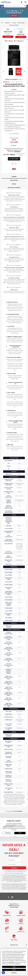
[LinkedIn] (16, 897)
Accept (14, 966)
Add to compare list (15, 163)
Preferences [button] (17, 963)
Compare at (13, 138)
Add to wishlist (12, 163)
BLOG (7, 931)
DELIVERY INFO (7, 915)
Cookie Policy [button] (11, 962)
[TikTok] (19, 897)
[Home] (2, 23)
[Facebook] (8, 897)
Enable (20, 833)
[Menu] (2, 7)
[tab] (14, 176)
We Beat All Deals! (14, 41)
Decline (14, 969)
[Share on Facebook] (13, 169)
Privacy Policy (16, 881)
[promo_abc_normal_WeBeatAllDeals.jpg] (19, 75)
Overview (14, 176)
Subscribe (14, 868)
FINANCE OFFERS (21, 915)
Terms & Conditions (22, 889)
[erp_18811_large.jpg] (14, 55)
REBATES (21, 923)
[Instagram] (12, 897)
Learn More (20, 37)
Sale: (12, 142)
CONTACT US (21, 931)
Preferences (14, 972)
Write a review (19, 81)
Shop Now (14, 15)
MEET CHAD (14, 939)
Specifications (14, 180)
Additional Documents (14, 187)
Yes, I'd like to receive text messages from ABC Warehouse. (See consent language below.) (15, 872)
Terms (20, 881)
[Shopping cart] (25, 2)
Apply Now (8, 36)
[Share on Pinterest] (15, 169)
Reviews (14, 184)
